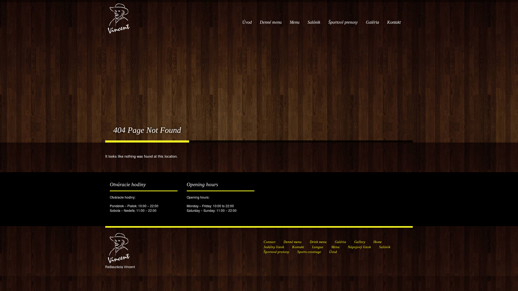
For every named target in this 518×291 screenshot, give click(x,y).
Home (377, 242)
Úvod (247, 22)
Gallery (359, 242)
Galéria (372, 22)
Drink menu (318, 242)
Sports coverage (309, 252)
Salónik (314, 22)
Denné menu (271, 22)
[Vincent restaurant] (118, 15)
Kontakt (394, 22)
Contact (269, 242)
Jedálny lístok (274, 247)
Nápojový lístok (359, 247)
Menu (294, 22)
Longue (317, 247)
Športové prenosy (343, 22)
